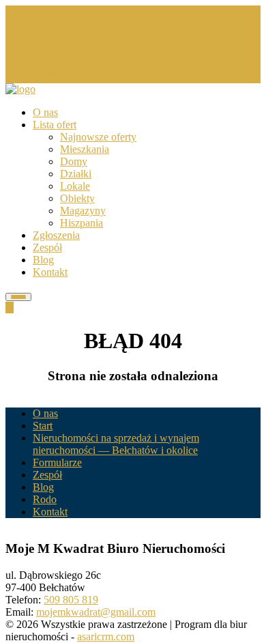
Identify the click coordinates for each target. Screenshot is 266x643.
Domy (73, 161)
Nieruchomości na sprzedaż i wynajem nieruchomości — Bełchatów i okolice (116, 444)
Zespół (47, 247)
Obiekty (77, 198)
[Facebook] (37, 25)
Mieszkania (84, 149)
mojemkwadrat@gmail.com (96, 612)
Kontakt (50, 272)
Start (43, 425)
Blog (43, 260)
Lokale (75, 186)
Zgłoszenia (56, 235)
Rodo (45, 499)
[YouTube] (37, 50)
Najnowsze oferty (98, 137)
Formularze (57, 462)
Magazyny (83, 210)
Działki (75, 174)
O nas (45, 112)
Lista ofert (54, 124)
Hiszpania (81, 223)
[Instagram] (37, 38)
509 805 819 (71, 599)
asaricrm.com (105, 636)
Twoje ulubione (43, 73)
